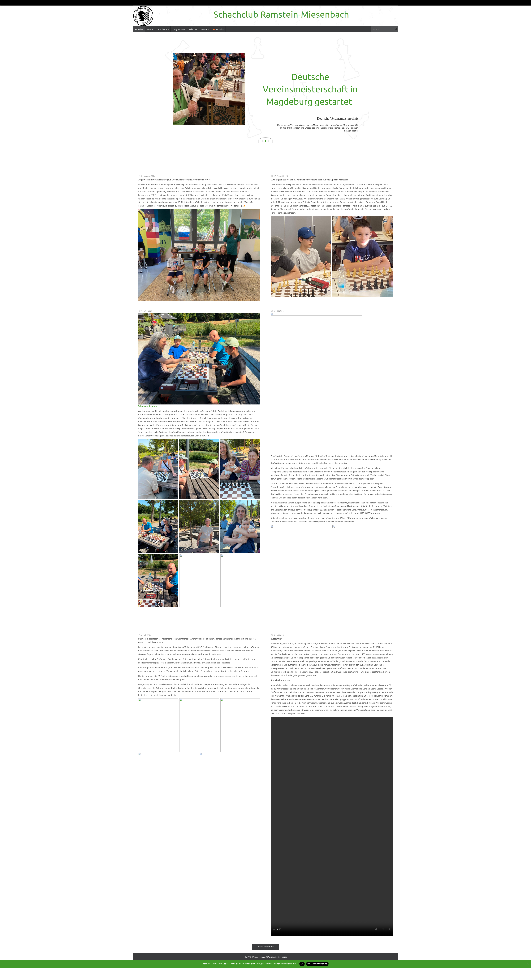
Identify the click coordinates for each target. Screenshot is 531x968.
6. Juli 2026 (279, 311)
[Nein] (527, 963)
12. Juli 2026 (146, 311)
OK (302, 964)
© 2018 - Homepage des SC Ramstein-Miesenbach (265, 957)
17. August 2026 (281, 176)
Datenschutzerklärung (317, 964)
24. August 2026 (148, 176)
